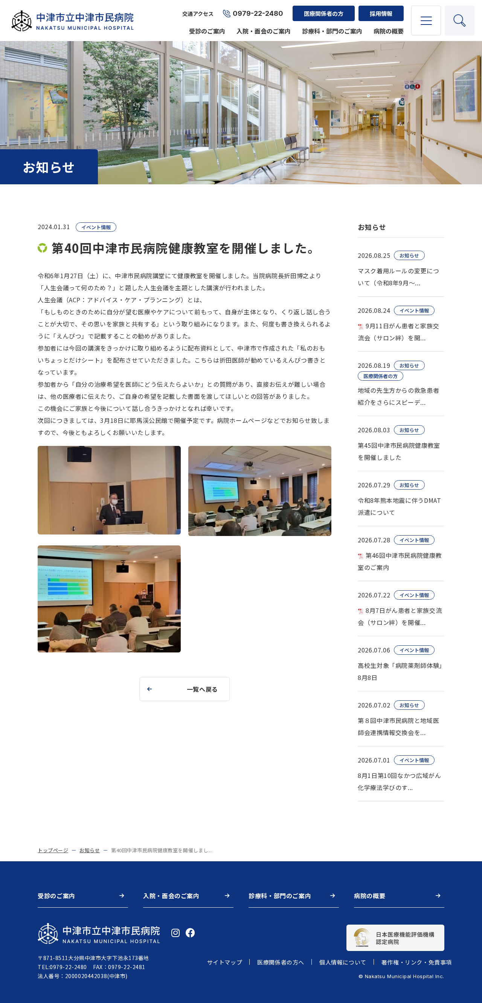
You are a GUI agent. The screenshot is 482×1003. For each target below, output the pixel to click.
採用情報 (381, 13)
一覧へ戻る (202, 689)
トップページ (53, 850)
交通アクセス (198, 13)
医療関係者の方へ (280, 962)
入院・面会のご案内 (263, 30)
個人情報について (342, 962)
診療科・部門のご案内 (332, 30)
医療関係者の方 (323, 13)
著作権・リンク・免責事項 (416, 962)
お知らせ (89, 850)
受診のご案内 (207, 30)
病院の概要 (389, 30)
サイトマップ (225, 962)
